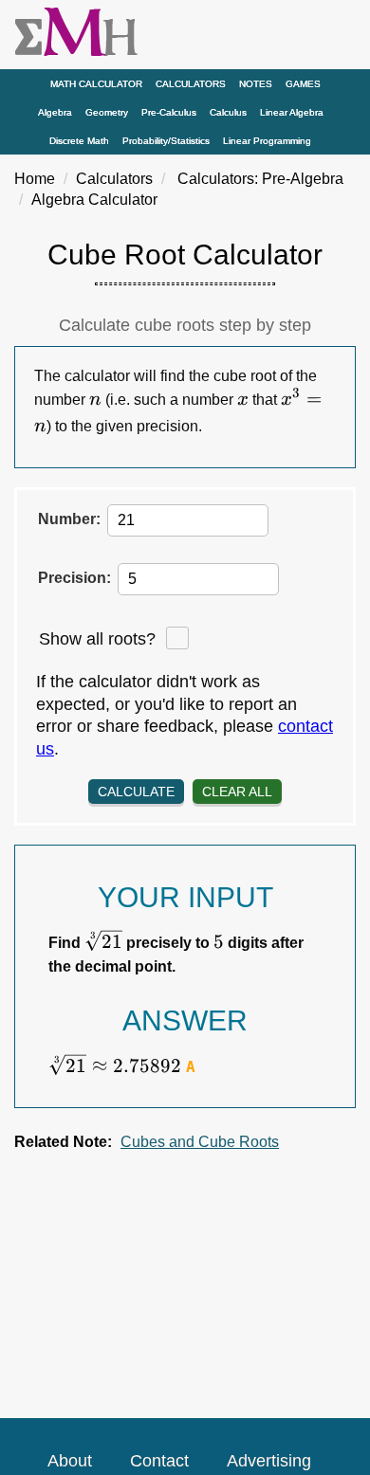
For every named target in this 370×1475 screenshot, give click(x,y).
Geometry (106, 112)
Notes (255, 84)
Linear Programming (267, 141)
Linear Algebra (292, 112)
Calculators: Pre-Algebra (260, 179)
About (69, 1460)
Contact (159, 1460)
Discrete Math (79, 141)
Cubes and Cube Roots (199, 1142)
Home (34, 179)
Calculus (228, 112)
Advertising (269, 1460)
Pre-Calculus (168, 112)
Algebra (55, 112)
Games (303, 84)
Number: (69, 519)
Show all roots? (97, 638)
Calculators (191, 84)
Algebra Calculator (94, 199)
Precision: (74, 578)
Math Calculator (96, 84)
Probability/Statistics (166, 141)
